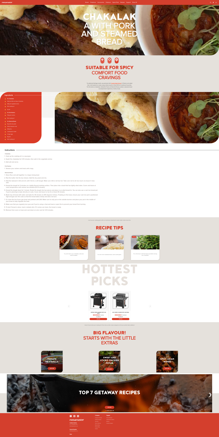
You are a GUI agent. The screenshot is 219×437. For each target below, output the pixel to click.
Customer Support (109, 423)
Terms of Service (98, 423)
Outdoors (108, 2)
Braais (87, 2)
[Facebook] (71, 416)
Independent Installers (110, 419)
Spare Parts (115, 2)
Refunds (107, 421)
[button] (96, 315)
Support (128, 2)
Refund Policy (97, 425)
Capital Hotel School (116, 83)
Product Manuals (109, 417)
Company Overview (98, 417)
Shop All (134, 2)
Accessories (101, 2)
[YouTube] (78, 416)
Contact (96, 428)
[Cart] (213, 2)
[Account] (216, 2)
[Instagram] (74, 416)
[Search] (210, 2)
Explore (109, 407)
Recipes (122, 2)
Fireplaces (93, 2)
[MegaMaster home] (7, 2)
